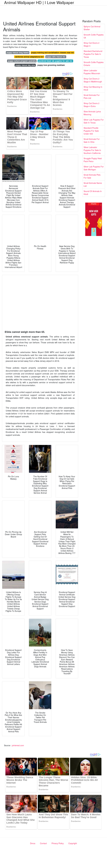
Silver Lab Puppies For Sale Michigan (94, 168)
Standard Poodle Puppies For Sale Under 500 (91, 130)
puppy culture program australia (22, 61)
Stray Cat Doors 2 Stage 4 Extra (91, 105)
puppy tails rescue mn (55, 56)
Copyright (72, 843)
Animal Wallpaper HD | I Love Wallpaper (39, 2)
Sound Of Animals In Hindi (93, 192)
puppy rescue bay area (25, 65)
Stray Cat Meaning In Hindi (93, 88)
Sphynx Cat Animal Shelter (92, 28)
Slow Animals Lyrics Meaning (92, 113)
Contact (43, 843)
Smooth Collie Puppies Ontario (94, 64)
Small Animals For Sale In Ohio (92, 140)
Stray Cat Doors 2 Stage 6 (91, 44)
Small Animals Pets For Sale (92, 176)
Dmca (32, 843)
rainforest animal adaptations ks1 (29, 56)
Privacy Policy (58, 843)
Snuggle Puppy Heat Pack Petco (93, 160)
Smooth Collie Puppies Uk (94, 36)
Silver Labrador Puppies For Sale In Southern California (92, 150)
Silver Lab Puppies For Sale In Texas (94, 121)
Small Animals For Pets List (92, 96)
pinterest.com (18, 745)
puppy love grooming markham (51, 65)
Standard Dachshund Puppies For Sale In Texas (93, 54)
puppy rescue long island (18, 52)
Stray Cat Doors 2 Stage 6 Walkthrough (93, 80)
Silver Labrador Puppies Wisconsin (92, 72)
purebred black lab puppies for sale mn (55, 61)
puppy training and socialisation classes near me (52, 52)
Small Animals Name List (93, 184)
